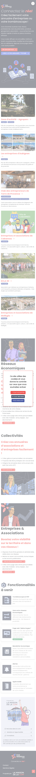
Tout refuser (18, 397)
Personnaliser (18, 401)
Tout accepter (18, 393)
